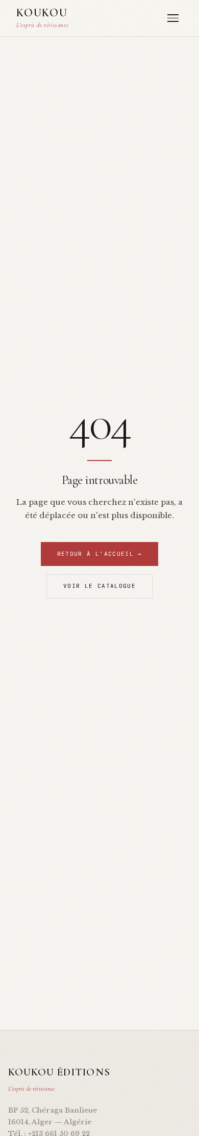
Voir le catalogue (99, 585)
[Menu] (173, 18)
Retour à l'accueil (99, 553)
